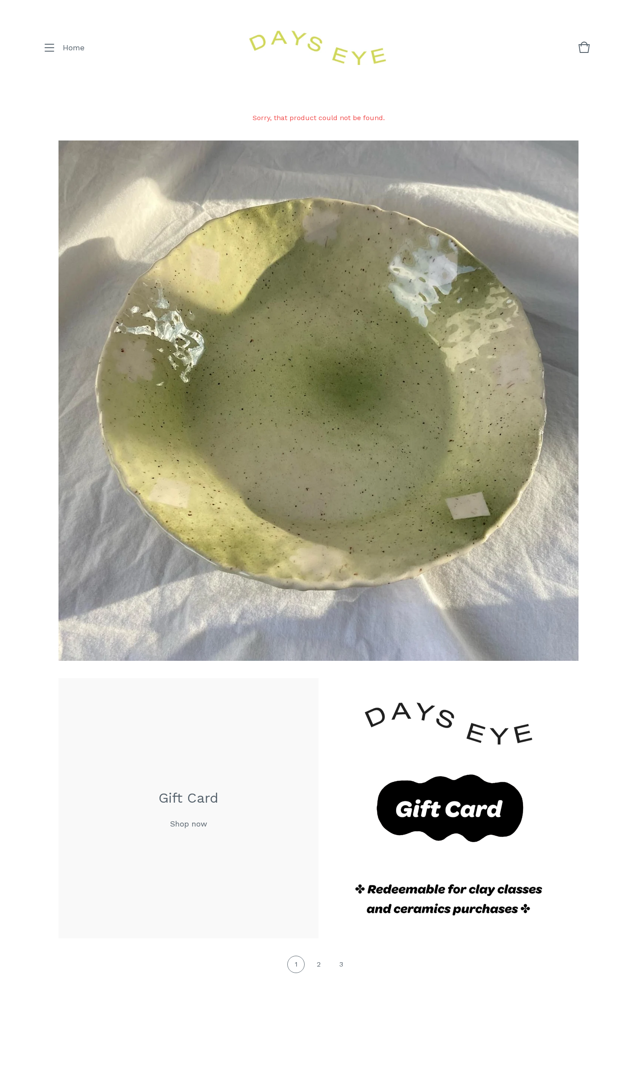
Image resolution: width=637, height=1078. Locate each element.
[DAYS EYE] (317, 48)
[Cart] (584, 51)
